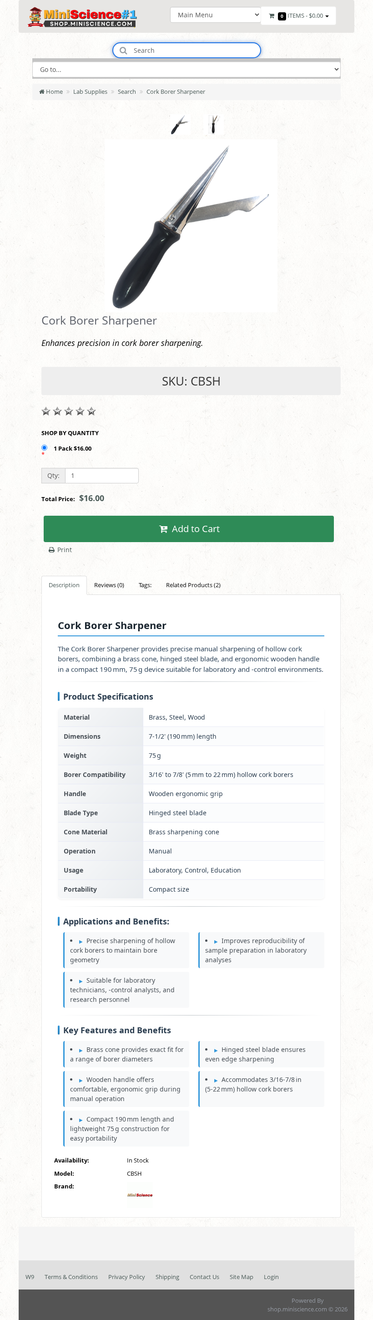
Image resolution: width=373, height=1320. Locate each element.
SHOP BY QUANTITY (70, 433)
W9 (29, 1277)
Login (271, 1277)
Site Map (241, 1277)
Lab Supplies (90, 91)
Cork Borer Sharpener (175, 91)
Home (54, 91)
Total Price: (72, 497)
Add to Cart (195, 529)
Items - (302, 15)
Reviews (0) (109, 585)
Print (63, 549)
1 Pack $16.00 (73, 448)
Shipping (167, 1277)
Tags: (145, 585)
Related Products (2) (193, 585)
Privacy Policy (126, 1277)
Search (127, 91)
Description (64, 585)
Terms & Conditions (71, 1277)
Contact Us (204, 1277)
